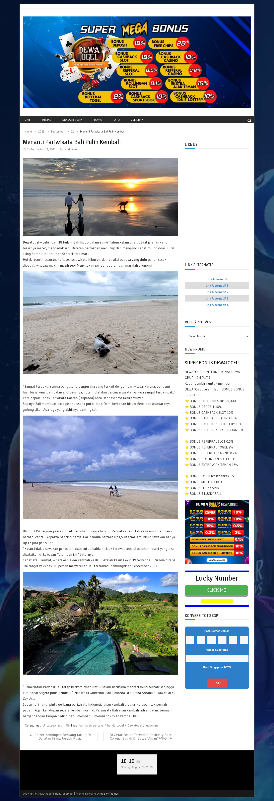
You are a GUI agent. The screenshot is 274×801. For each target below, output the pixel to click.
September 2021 (144, 566)
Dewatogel (31, 242)
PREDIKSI (46, 119)
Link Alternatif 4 (217, 305)
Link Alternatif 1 (216, 285)
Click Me (216, 590)
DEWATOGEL (194, 372)
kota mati (81, 254)
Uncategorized (52, 725)
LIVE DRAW (137, 119)
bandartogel (115, 725)
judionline (152, 725)
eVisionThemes (109, 793)
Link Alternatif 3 (216, 298)
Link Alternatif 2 (216, 292)
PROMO (97, 119)
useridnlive (70, 149)
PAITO (116, 119)
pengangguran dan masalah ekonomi (123, 265)
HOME (26, 119)
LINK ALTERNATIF (72, 119)
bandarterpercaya (91, 725)
